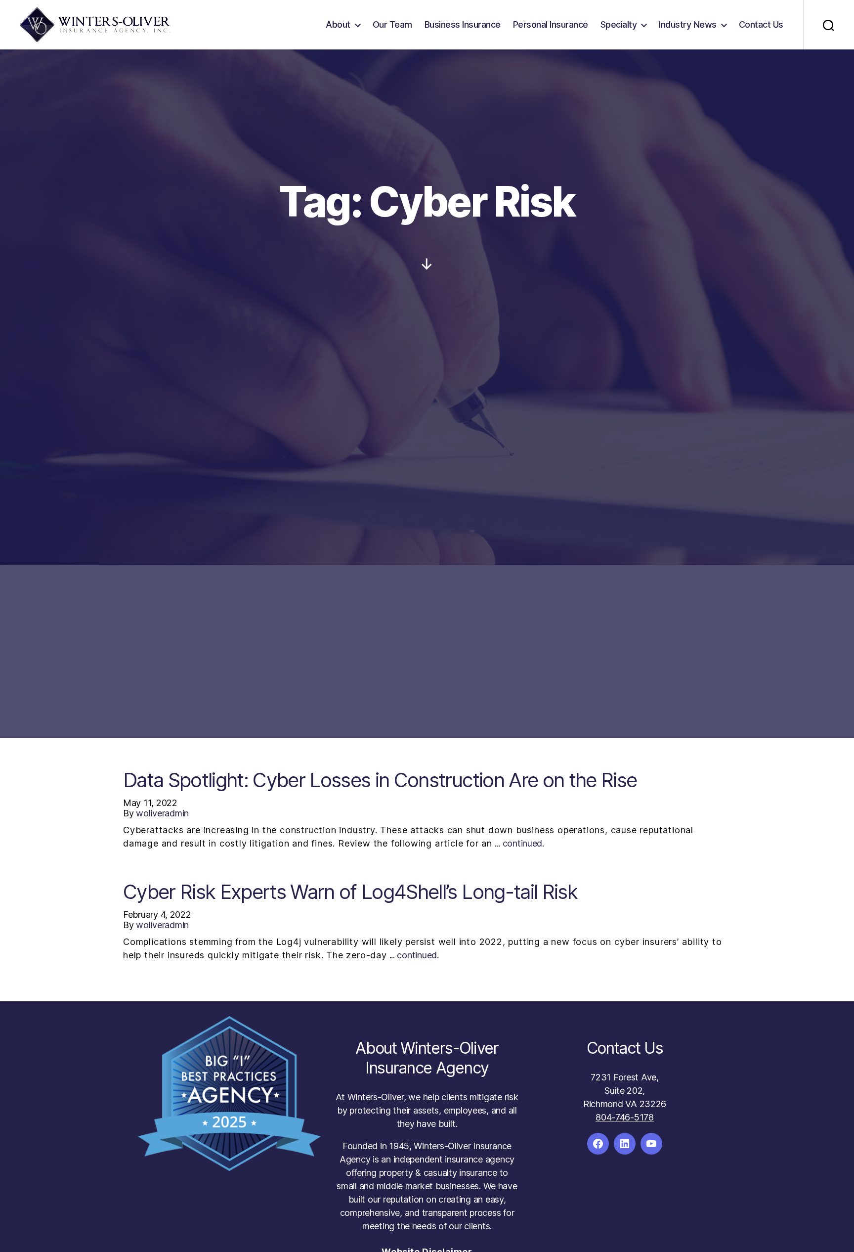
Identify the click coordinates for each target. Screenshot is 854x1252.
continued (523, 843)
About (338, 24)
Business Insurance (463, 24)
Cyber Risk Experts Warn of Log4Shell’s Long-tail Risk (350, 892)
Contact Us (761, 24)
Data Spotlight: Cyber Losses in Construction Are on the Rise (380, 780)
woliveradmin (162, 813)
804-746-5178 (625, 1117)
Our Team (392, 24)
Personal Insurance (550, 24)
